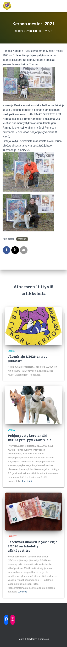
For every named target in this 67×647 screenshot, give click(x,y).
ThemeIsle (43, 639)
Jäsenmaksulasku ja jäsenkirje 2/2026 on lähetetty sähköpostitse (32, 546)
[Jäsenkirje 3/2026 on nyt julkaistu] (33, 325)
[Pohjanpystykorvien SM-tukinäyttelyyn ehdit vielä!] (33, 404)
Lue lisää (27, 481)
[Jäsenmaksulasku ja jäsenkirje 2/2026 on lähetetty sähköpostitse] (33, 511)
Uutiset (22, 239)
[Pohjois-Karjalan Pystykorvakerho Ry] (8, 6)
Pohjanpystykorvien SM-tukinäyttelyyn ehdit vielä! (30, 438)
